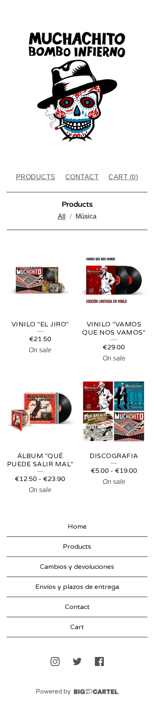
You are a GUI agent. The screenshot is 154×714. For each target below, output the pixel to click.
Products (35, 176)
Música (86, 216)
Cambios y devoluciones (77, 567)
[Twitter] (77, 661)
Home (77, 526)
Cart (77, 627)
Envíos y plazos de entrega (77, 587)
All (62, 216)
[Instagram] (55, 661)
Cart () (123, 176)
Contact (82, 176)
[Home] (77, 82)
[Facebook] (99, 661)
